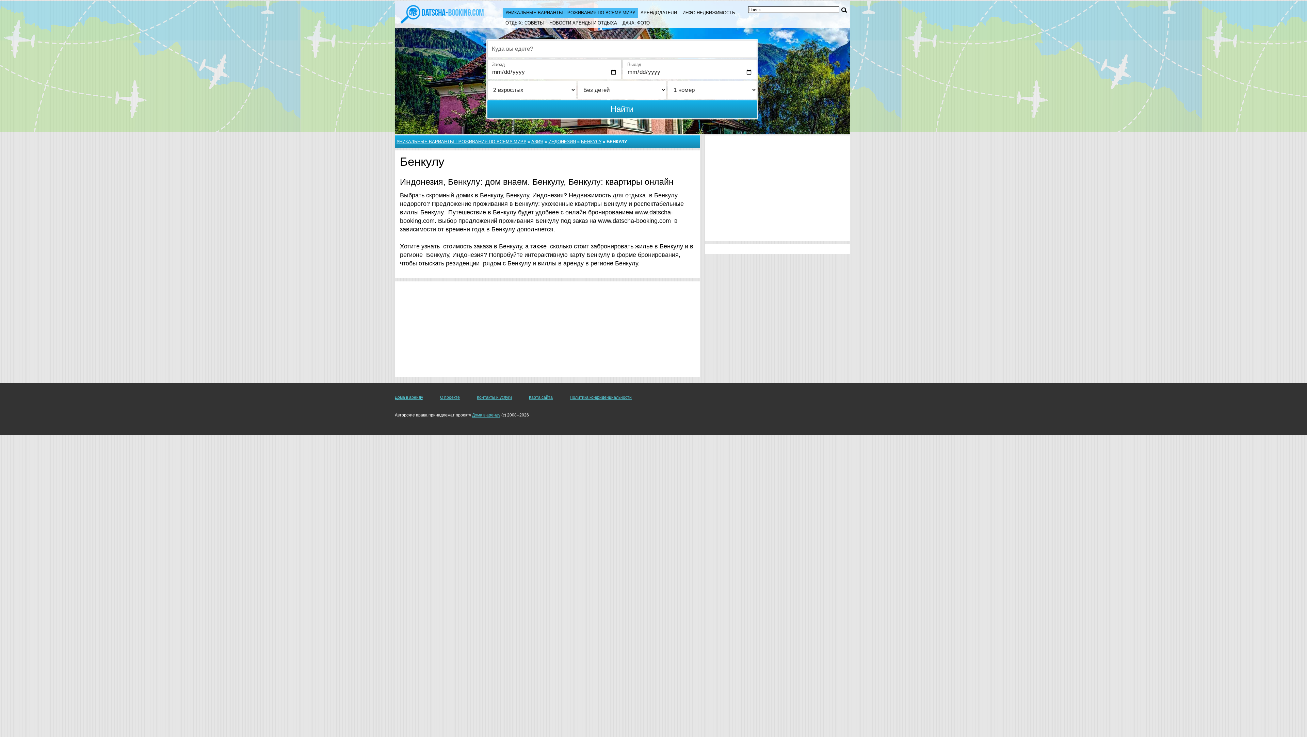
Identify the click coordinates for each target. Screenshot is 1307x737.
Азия (537, 141)
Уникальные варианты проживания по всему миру (570, 12)
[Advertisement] (547, 329)
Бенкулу (591, 141)
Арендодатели (659, 12)
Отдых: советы (524, 23)
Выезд (634, 64)
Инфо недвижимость (708, 12)
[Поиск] (844, 10)
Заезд (498, 64)
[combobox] (622, 49)
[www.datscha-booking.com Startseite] (442, 13)
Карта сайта (541, 397)
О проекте (450, 397)
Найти (622, 109)
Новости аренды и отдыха (583, 23)
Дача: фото (636, 23)
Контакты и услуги (494, 397)
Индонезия (562, 141)
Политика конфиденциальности (601, 397)
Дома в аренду (409, 397)
